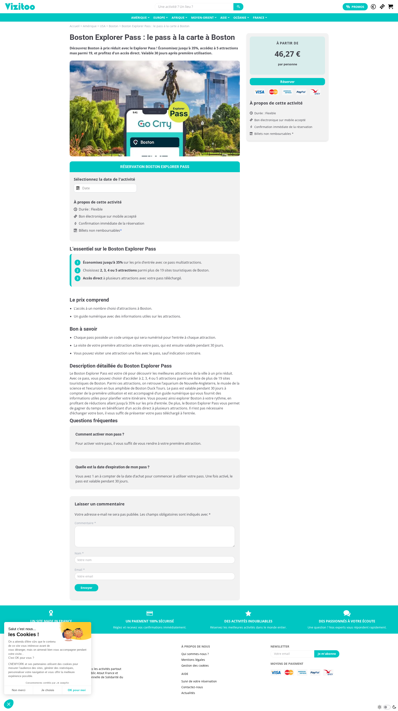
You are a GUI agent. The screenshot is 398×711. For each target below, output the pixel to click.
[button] (373, 6)
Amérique (90, 26)
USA (103, 26)
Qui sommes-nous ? (195, 654)
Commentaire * (85, 523)
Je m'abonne (327, 654)
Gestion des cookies (195, 665)
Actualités (188, 693)
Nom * (79, 553)
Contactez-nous (192, 687)
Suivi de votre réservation (199, 681)
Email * (80, 570)
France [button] (258, 17)
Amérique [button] (139, 17)
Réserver (287, 81)
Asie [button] (223, 17)
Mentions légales (193, 660)
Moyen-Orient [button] (202, 17)
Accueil (75, 26)
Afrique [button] (178, 17)
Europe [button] (159, 17)
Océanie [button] (239, 17)
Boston (113, 26)
